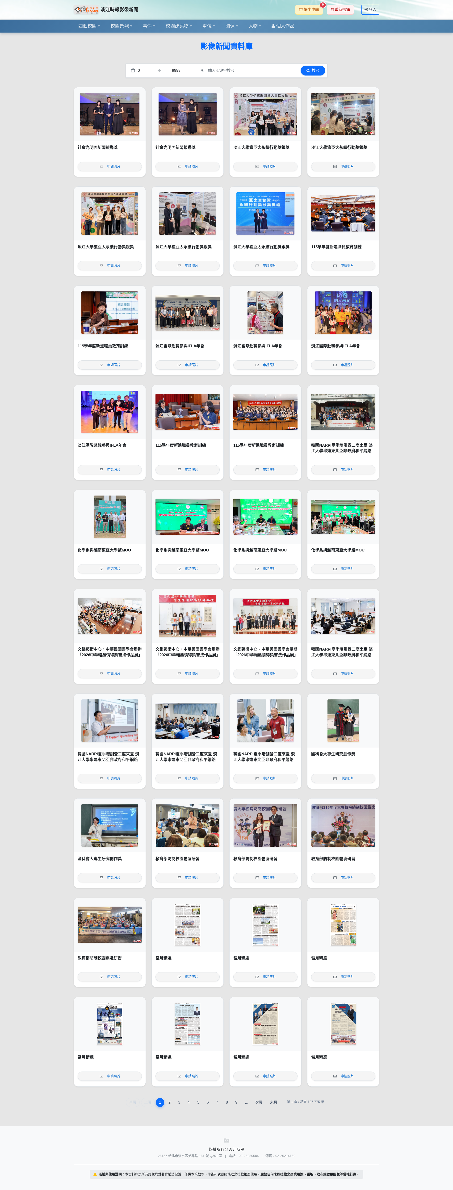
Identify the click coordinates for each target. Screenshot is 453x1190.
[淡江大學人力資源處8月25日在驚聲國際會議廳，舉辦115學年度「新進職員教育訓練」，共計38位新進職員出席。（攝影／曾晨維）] (265, 412)
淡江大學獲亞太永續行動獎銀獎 (261, 147)
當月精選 (163, 958)
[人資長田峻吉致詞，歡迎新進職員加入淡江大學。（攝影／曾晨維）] (343, 213)
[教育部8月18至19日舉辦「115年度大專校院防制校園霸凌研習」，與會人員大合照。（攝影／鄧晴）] (110, 925)
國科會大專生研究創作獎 (333, 754)
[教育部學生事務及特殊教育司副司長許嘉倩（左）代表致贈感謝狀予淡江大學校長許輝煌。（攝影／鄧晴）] (265, 825)
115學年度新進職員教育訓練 (336, 247)
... (246, 1102)
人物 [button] (253, 26)
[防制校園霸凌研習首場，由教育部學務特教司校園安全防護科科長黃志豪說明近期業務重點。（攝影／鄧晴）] (187, 825)
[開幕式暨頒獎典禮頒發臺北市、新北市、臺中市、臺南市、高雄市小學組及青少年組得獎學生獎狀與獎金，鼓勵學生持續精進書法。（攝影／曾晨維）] (187, 616)
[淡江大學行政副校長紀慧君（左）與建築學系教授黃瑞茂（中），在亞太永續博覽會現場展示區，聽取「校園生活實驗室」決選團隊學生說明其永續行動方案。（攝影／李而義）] (187, 213)
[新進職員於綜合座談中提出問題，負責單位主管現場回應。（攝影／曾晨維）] (187, 412)
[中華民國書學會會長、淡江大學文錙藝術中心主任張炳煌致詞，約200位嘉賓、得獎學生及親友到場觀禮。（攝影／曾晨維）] (110, 616)
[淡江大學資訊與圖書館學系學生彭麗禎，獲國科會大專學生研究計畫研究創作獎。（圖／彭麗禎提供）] (110, 825)
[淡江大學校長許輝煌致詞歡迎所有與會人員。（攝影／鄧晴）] (343, 825)
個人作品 (285, 26)
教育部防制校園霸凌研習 (177, 859)
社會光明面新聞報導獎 (98, 147)
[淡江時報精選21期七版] (265, 925)
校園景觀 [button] (119, 26)
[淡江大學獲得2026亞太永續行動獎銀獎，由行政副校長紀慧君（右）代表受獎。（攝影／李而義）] (265, 213)
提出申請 (313, 8)
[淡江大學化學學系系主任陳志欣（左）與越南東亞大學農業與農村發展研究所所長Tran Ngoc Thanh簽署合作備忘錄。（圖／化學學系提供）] (187, 517)
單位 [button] (207, 26)
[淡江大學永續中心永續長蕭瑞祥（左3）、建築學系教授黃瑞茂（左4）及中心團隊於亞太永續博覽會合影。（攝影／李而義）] (265, 114)
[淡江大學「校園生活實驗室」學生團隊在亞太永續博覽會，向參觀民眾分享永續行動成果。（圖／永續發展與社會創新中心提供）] (343, 114)
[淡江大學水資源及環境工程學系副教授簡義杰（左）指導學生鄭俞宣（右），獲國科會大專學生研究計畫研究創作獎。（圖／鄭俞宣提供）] (343, 721)
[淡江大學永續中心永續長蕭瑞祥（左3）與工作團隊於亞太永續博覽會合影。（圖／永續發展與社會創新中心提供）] (110, 213)
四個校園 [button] (87, 26)
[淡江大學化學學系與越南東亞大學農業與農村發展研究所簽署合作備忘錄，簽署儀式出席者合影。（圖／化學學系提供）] (343, 517)
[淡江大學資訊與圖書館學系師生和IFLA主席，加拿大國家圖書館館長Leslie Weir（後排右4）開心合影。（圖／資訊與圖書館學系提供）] (343, 313)
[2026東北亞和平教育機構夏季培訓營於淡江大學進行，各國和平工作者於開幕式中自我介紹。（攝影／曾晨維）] (187, 721)
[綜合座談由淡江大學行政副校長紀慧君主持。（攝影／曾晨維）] (110, 313)
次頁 (259, 1102)
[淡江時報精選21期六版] (343, 925)
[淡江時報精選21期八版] (187, 925)
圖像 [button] (230, 26)
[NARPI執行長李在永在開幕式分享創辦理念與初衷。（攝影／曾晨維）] (110, 721)
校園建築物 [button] (177, 26)
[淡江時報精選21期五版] (110, 1024)
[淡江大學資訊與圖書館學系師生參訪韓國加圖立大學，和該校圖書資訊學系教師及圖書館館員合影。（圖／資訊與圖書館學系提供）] (187, 313)
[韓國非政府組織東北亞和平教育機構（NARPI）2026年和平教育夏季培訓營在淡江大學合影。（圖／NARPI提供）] (343, 412)
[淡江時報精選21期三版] (265, 1024)
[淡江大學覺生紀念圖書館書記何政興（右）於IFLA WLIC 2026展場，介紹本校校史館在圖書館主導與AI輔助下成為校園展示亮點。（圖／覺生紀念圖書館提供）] (265, 313)
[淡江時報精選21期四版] (187, 1024)
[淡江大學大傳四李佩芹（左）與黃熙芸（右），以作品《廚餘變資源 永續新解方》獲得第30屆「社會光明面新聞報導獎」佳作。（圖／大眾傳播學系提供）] (110, 114)
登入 (372, 10)
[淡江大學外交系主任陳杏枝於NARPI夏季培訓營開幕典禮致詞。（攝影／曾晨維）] (343, 616)
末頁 (273, 1102)
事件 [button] (147, 26)
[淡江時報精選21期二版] (343, 1024)
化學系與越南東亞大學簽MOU (104, 550)
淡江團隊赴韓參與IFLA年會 (179, 346)
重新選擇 (342, 10)
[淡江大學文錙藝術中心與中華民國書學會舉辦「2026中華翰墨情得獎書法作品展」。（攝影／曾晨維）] (265, 616)
